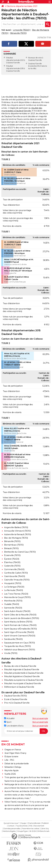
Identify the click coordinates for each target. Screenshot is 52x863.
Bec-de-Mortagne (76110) (16, 538)
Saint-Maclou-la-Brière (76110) (18, 621)
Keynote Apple (11, 770)
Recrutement (39, 826)
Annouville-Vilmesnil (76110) (17, 531)
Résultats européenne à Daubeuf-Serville (23, 680)
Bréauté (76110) (11, 548)
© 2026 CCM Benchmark (39, 831)
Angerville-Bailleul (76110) (16, 527)
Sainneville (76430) (13, 608)
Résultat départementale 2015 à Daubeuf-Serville (15, 68)
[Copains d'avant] (13, 854)
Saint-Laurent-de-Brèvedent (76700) (21, 618)
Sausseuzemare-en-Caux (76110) (19, 642)
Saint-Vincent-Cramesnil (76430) (19, 635)
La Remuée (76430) (13, 590)
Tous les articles (22, 826)
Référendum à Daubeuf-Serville (19, 687)
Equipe (23, 823)
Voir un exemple (40, 718)
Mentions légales (9, 831)
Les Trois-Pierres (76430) (16, 594)
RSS (30, 826)
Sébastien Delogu (12, 767)
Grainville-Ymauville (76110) (16, 580)
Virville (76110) (10, 653)
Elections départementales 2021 (22, 6)
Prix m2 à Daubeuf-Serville (16, 703)
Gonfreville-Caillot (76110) (16, 573)
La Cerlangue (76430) (14, 587)
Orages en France (12, 749)
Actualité (10, 718)
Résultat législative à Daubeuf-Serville (22, 676)
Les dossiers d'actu (14, 725)
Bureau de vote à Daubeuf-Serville (20, 666)
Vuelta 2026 (10, 774)
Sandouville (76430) (13, 639)
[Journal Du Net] (13, 848)
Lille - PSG (9, 760)
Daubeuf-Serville (35, 64)
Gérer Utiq (45, 829)
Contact (11, 826)
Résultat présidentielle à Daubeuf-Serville (23, 673)
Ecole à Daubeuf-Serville (15, 699)
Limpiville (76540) (21, 30)
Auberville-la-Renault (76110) (17, 534)
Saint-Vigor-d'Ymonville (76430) (19, 632)
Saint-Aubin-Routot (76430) (17, 611)
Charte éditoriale (34, 823)
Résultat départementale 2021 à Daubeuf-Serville (15, 60)
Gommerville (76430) (14, 569)
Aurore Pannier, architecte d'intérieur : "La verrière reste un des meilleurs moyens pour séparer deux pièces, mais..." (25, 794)
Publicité (45, 823)
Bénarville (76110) (18, 33)
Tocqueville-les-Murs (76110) (17, 646)
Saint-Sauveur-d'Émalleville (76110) (20, 629)
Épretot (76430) (11, 559)
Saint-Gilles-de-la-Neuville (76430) (20, 614)
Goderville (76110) (12, 566)
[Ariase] (13, 859)
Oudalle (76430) (11, 604)
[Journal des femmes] (13, 843)
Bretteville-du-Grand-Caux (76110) (20, 552)
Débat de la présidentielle (16, 763)
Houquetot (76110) (12, 583)
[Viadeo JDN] (38, 854)
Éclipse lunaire (11, 756)
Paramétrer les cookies (30, 829)
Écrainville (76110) (12, 555)
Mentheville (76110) (13, 601)
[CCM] (38, 843)
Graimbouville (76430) (14, 576)
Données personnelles (12, 829)
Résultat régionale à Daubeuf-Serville (21, 669)
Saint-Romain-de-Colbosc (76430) (20, 625)
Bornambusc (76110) (13, 545)
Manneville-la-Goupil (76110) (17, 597)
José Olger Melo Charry (15, 753)
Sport (8, 722)
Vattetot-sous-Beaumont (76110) (19, 649)
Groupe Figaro (22, 831)
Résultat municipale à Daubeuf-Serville (22, 683)
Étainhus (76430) (12, 562)
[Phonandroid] (38, 859)
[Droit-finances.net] (38, 848)
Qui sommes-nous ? (11, 823)
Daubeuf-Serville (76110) (15, 696)
